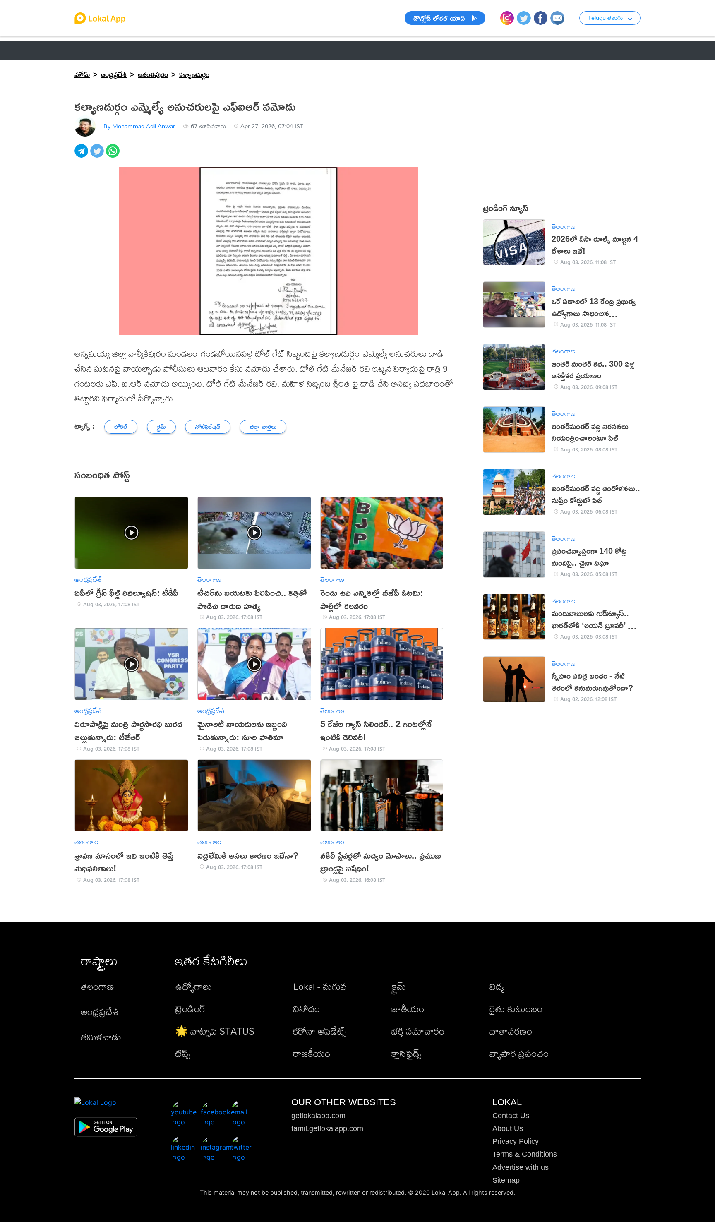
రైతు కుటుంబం (515, 1008)
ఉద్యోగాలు (193, 986)
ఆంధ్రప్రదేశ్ (90, 50)
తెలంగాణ (136, 50)
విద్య (496, 986)
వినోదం (306, 1008)
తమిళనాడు (101, 1037)
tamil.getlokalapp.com (327, 1128)
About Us (507, 1128)
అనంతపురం (153, 74)
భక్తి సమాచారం (417, 1031)
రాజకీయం (311, 1053)
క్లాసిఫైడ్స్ (406, 1053)
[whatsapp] (114, 155)
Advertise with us (520, 1167)
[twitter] (98, 155)
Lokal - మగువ (320, 986)
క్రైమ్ (398, 986)
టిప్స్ (182, 1053)
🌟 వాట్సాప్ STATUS (214, 1031)
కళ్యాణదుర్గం (194, 74)
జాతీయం (407, 1008)
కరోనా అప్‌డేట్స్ (319, 1031)
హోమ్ (82, 74)
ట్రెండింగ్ (190, 1008)
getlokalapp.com (318, 1116)
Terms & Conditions (524, 1154)
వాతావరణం (510, 1031)
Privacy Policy (515, 1141)
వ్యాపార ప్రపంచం (519, 1053)
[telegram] (82, 155)
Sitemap (506, 1180)
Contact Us (510, 1116)
